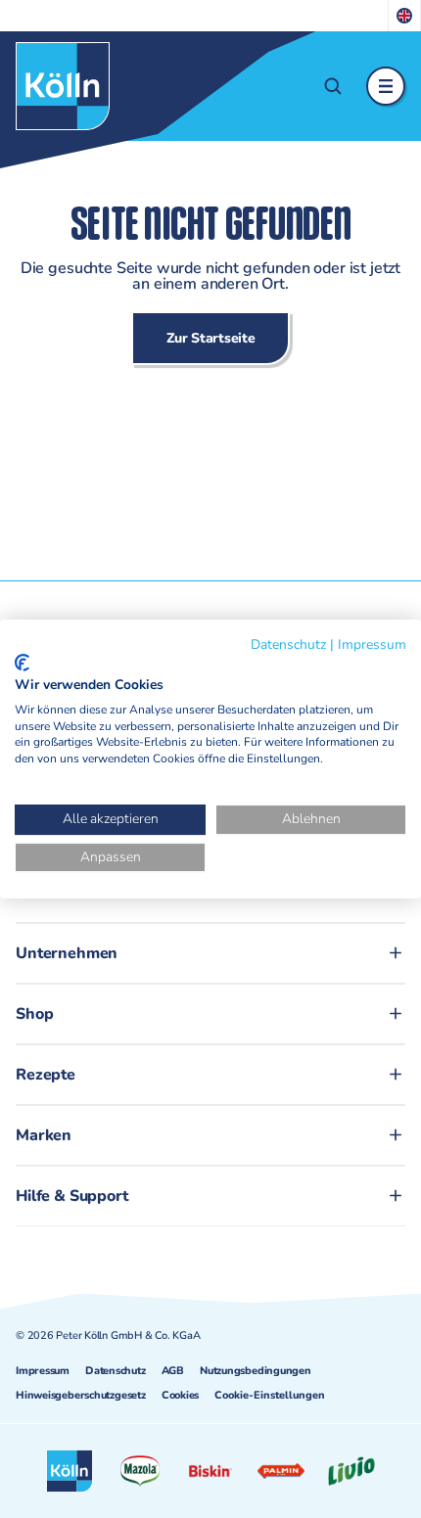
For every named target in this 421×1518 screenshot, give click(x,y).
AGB (173, 1370)
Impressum (43, 1370)
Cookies (180, 1395)
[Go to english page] (405, 15)
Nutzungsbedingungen (255, 1370)
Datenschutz (115, 1370)
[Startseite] (63, 86)
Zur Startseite (211, 338)
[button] (333, 86)
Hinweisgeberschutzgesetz (81, 1395)
